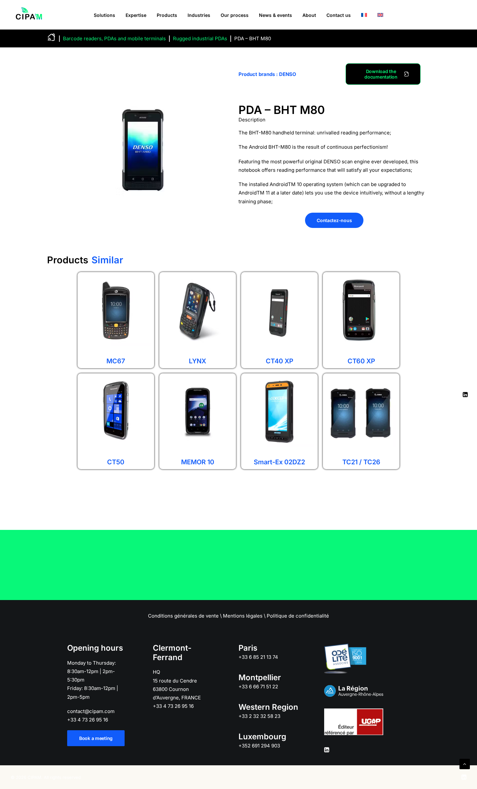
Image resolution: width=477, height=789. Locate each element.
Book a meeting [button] (96, 738)
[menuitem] (104, 15)
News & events (275, 15)
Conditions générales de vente (183, 616)
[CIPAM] (29, 15)
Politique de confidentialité (298, 616)
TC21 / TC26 (361, 462)
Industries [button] (199, 15)
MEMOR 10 (197, 462)
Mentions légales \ (244, 616)
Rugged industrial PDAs (200, 38)
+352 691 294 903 (259, 746)
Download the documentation (380, 74)
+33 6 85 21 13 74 (258, 657)
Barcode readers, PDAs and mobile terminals (114, 38)
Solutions (104, 15)
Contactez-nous (334, 220)
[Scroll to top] (464, 763)
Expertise (136, 15)
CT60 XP (361, 361)
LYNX (197, 361)
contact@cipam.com (91, 711)
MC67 (115, 361)
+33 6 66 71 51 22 (258, 686)
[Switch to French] (364, 15)
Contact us (338, 15)
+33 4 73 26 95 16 (87, 720)
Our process (235, 15)
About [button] (309, 15)
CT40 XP (279, 361)
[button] (326, 750)
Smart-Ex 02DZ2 (279, 462)
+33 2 (259, 716)
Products (167, 15)
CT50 (115, 462)
